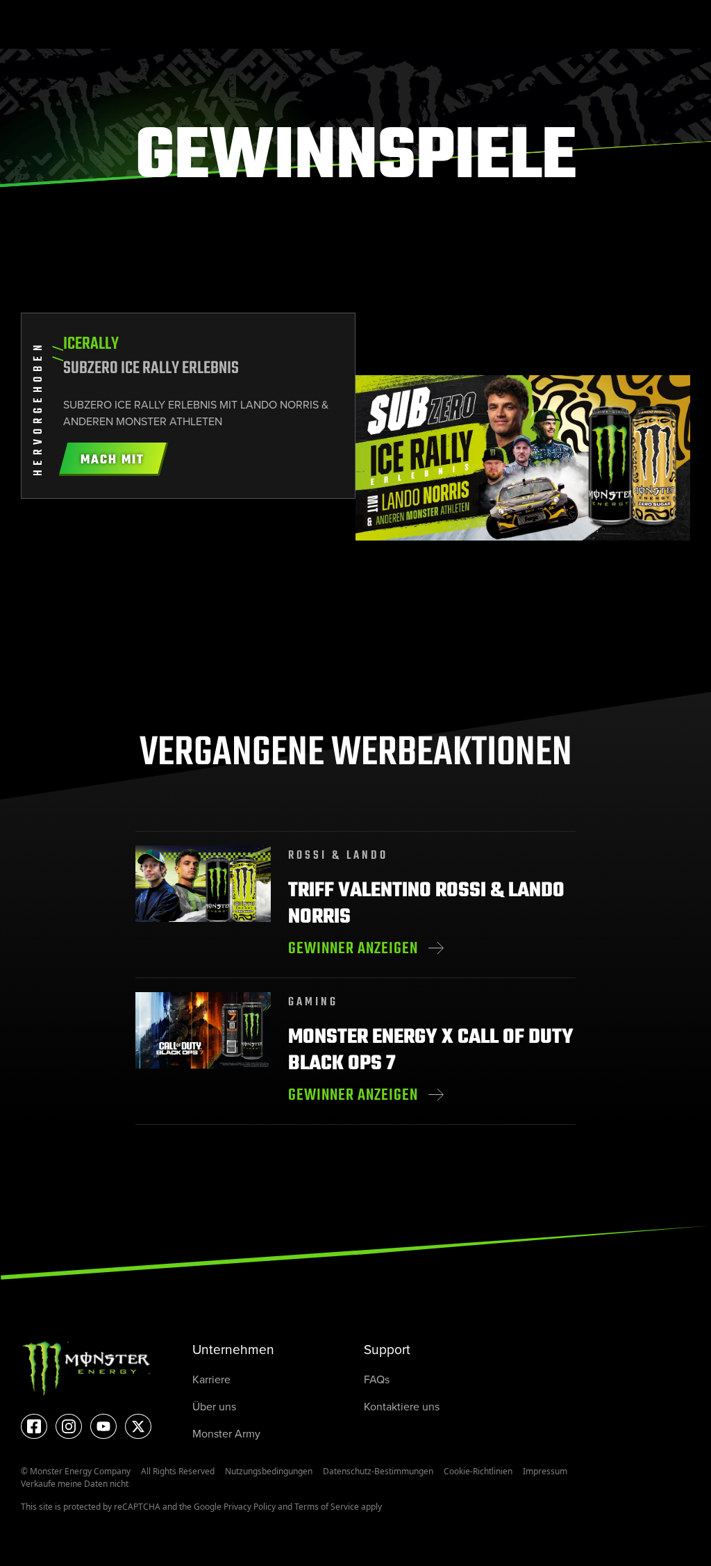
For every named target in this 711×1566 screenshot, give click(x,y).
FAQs (377, 1379)
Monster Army (226, 1434)
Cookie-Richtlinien (478, 1471)
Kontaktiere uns (402, 1407)
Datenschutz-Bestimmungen (378, 1471)
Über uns (214, 1407)
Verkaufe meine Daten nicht (74, 1484)
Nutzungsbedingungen (268, 1471)
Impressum (545, 1471)
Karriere (211, 1379)
